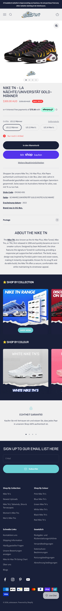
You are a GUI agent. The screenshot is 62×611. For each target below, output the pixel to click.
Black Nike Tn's (40, 514)
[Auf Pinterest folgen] (20, 579)
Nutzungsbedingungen (44, 557)
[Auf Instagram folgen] (13, 579)
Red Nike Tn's (40, 519)
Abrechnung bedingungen (45, 562)
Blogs (5, 569)
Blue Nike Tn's (40, 499)
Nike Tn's (7, 493)
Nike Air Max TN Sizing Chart (15, 559)
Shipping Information (12, 540)
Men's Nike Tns (9, 518)
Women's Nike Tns (11, 512)
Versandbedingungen (43, 543)
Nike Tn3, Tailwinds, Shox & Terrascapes (15, 506)
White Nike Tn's (40, 509)
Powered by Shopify (25, 602)
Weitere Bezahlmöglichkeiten (31, 162)
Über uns (7, 564)
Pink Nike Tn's (40, 493)
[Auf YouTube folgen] (28, 579)
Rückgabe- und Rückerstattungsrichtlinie (45, 537)
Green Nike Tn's (41, 504)
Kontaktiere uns (10, 535)
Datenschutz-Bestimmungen (41, 550)
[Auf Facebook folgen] (5, 579)
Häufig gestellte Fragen (13, 545)
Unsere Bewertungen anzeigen (12, 552)
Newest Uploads (10, 499)
